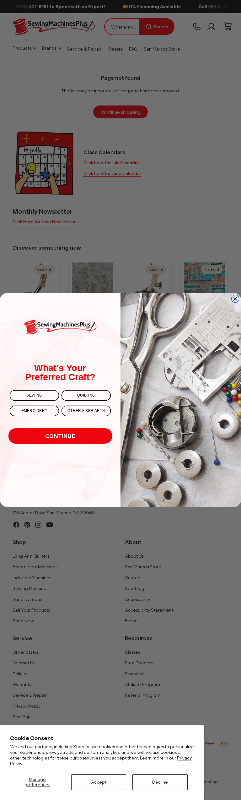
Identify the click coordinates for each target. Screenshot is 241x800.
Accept (98, 782)
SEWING (34, 395)
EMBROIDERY (34, 411)
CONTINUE (60, 436)
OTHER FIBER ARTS (86, 411)
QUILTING (86, 395)
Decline (160, 782)
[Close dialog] (235, 299)
